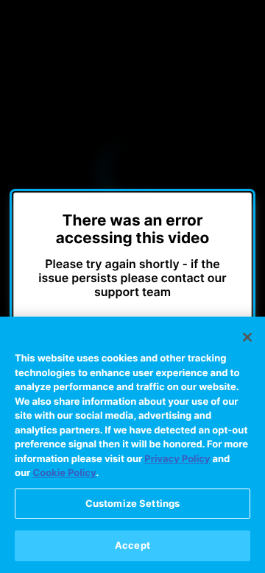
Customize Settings (132, 503)
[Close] (247, 337)
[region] (132, 445)
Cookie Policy (64, 473)
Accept (132, 545)
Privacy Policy (177, 459)
